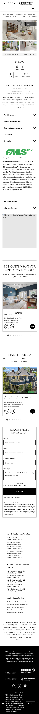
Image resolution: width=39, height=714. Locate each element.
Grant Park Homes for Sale (15, 610)
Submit (19, 491)
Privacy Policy (7, 485)
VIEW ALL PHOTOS (11, 54)
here (5, 509)
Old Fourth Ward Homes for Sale (17, 602)
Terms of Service (18, 485)
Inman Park (28, 92)
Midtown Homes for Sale (15, 612)
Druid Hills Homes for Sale (15, 607)
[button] (19, 231)
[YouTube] (25, 687)
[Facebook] (14, 687)
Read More (20, 107)
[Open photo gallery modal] (10, 46)
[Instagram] (19, 687)
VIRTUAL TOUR (29, 54)
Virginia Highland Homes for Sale (17, 604)
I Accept (30, 703)
